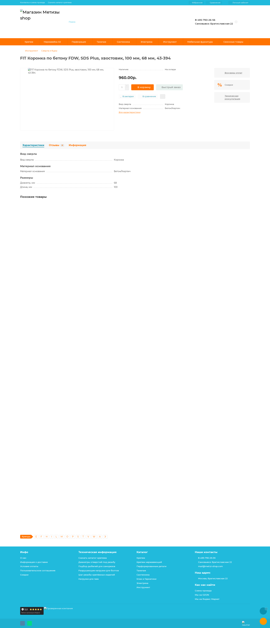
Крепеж (29, 42)
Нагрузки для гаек (88, 579)
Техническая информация (97, 552)
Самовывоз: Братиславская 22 (215, 562)
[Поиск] (179, 21)
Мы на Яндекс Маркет (207, 599)
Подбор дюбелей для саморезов (96, 566)
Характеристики (33, 145)
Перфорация (79, 42)
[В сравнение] (247, 211)
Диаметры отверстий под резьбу (96, 562)
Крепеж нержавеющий (149, 562)
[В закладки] (247, 205)
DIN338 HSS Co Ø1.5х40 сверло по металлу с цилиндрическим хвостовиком (65, 240)
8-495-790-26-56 (206, 558)
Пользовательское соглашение (37, 570)
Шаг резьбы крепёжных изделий (96, 574)
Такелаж (101, 42)
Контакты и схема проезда (32, 2)
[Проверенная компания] (58, 614)
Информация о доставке (34, 562)
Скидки (24, 574)
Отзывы (56, 145)
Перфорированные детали (151, 566)
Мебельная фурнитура (200, 42)
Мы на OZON (202, 595)
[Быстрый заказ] (55, 259)
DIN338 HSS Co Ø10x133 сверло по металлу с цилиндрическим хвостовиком (65, 306)
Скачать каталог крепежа (60, 2)
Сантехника (123, 42)
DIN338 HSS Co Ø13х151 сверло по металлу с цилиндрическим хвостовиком (64, 505)
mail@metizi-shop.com (210, 566)
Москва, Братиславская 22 (213, 578)
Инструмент (170, 42)
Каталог (142, 552)
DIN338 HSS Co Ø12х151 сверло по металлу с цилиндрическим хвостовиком (64, 439)
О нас (23, 558)
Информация (77, 145)
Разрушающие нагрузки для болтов (98, 570)
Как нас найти (205, 584)
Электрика (146, 42)
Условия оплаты (29, 566)
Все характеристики (129, 112)
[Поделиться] (162, 96)
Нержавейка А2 (52, 42)
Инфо (24, 552)
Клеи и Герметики (146, 579)
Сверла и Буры (49, 50)
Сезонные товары (233, 42)
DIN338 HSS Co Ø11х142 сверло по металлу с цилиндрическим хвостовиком (64, 372)
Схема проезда (203, 590)
